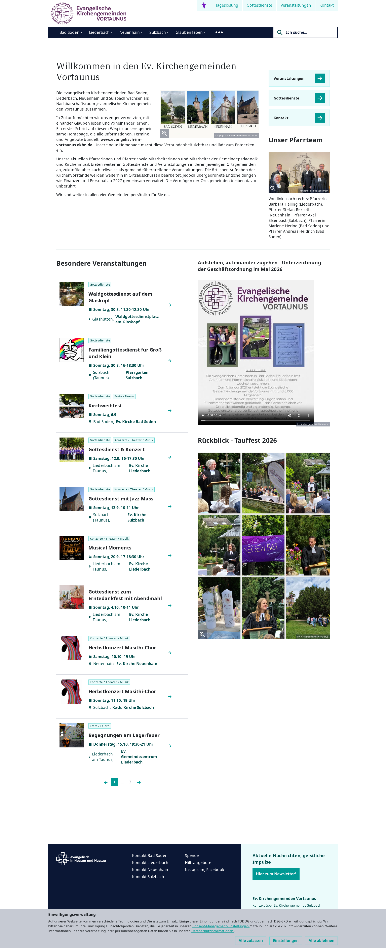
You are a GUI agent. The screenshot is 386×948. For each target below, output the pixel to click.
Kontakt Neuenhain (150, 869)
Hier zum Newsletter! (276, 873)
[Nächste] (139, 782)
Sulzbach (157, 32)
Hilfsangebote (198, 862)
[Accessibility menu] (204, 5)
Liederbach (99, 32)
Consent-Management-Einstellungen (221, 926)
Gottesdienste (259, 5)
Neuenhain (129, 32)
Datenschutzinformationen (212, 931)
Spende (192, 855)
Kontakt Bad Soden (149, 855)
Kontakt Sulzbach (148, 876)
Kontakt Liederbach (150, 862)
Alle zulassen (251, 940)
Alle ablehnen (321, 940)
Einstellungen (286, 940)
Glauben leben (189, 32)
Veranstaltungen (296, 5)
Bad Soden (69, 32)
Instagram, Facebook (204, 869)
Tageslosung (226, 5)
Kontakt (326, 5)
